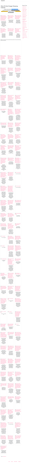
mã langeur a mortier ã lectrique (7, 9)
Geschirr (3, 0)
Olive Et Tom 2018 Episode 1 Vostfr (25, 10)
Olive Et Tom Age (24, 35)
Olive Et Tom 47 (24, 23)
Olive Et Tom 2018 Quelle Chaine (25, 16)
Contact (12, 461)
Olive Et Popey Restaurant (24, 19)
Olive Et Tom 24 (24, 14)
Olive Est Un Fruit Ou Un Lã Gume (25, 30)
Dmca (9, 461)
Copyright (19, 461)
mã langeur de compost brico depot (15, 10)
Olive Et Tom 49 (24, 6)
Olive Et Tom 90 (24, 11)
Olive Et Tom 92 (24, 26)
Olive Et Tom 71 (24, 17)
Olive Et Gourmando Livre (25, 37)
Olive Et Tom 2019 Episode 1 (25, 28)
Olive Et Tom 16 (24, 8)
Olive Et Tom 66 (24, 34)
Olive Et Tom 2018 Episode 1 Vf (25, 21)
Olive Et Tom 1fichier (25, 31)
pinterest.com (4, 456)
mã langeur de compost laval (11, 11)
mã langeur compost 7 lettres (4, 11)
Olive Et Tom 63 (24, 24)
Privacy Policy (15, 461)
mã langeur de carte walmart (15, 9)
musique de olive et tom (11, 12)
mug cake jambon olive (17, 11)
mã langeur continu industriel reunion (6, 10)
